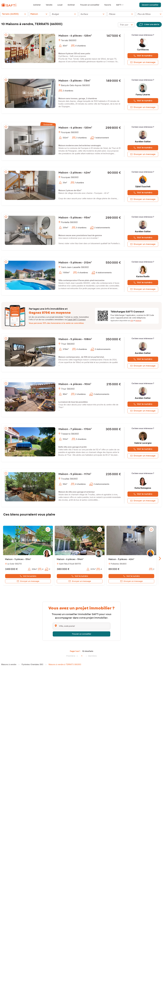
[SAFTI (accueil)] (8, 5)
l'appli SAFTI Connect (76, 319)
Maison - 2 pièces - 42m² (74, 172)
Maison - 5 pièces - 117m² (74, 474)
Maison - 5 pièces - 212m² (75, 262)
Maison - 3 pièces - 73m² (74, 81)
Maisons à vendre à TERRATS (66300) (65, 664)
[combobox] (126, 24)
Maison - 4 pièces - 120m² (75, 128)
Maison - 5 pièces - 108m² (75, 339)
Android (138, 321)
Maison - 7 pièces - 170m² (75, 429)
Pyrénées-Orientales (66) (32, 664)
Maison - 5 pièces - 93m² (74, 217)
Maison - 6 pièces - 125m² (75, 36)
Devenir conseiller (150, 5)
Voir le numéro (144, 55)
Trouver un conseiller (81, 634)
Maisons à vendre (8, 664)
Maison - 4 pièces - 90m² (74, 384)
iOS (131, 321)
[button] (30, 48)
